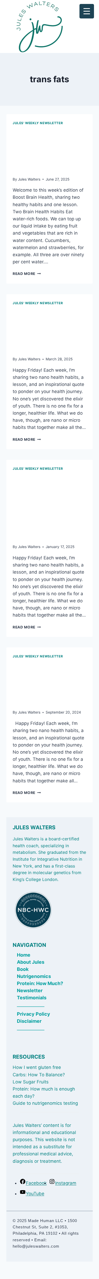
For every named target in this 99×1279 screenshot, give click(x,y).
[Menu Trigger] (86, 11)
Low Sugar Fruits (31, 1081)
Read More (27, 274)
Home (23, 955)
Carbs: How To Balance (38, 1074)
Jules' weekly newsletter (38, 123)
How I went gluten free (37, 1067)
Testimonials (31, 997)
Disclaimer (29, 1021)
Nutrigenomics (34, 976)
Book (23, 969)
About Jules (30, 962)
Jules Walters (29, 179)
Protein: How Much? (40, 983)
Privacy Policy (33, 1014)
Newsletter (30, 990)
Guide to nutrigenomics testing (45, 1103)
